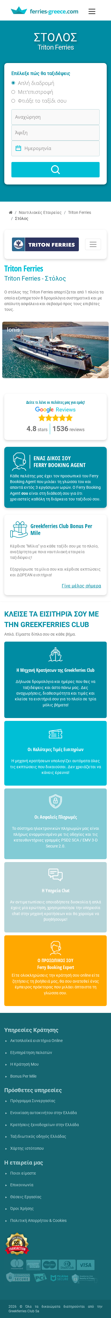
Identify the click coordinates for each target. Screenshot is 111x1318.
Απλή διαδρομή (36, 83)
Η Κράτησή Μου (24, 1064)
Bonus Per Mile (23, 1076)
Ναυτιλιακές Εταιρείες (40, 212)
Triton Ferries (79, 212)
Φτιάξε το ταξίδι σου (42, 100)
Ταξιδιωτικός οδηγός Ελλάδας (38, 1136)
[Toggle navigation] (92, 11)
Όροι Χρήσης (22, 1208)
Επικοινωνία (21, 1185)
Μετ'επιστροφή (35, 91)
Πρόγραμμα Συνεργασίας (33, 1100)
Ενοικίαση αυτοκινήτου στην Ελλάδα (43, 1112)
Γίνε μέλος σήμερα (81, 586)
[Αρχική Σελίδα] (11, 212)
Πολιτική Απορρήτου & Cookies (38, 1220)
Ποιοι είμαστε (23, 1173)
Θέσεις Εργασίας (26, 1197)
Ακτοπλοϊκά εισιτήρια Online (36, 1040)
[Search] (55, 169)
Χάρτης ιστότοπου (27, 1148)
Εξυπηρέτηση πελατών (31, 1052)
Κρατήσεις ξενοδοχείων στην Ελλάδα (44, 1124)
